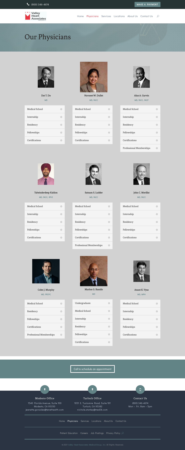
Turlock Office (92, 398)
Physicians (92, 16)
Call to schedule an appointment (92, 369)
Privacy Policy (113, 433)
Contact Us (146, 16)
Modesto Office (44, 398)
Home (80, 16)
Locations (119, 16)
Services (106, 16)
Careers (84, 433)
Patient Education (69, 433)
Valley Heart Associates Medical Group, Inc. (87, 444)
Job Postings (97, 433)
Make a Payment (147, 4)
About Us (132, 16)
